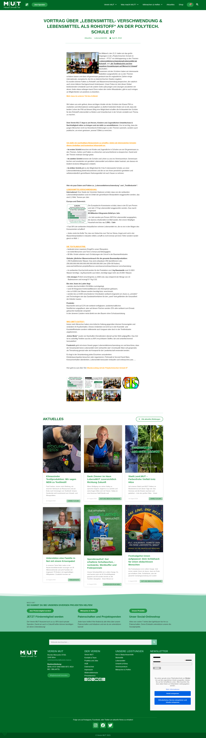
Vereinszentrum (121, 667)
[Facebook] (89, 679)
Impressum (88, 670)
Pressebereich (89, 676)
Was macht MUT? (128, 5)
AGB (86, 664)
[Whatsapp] (103, 679)
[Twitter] (110, 725)
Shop (181, 5)
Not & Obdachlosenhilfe (124, 655)
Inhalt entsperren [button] (172, 693)
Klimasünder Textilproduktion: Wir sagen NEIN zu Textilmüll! (61, 479)
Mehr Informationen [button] (172, 689)
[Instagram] (85, 679)
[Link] (27, 4)
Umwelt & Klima (121, 664)
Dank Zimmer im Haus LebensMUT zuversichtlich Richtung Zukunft (101, 479)
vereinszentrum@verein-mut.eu (59, 660)
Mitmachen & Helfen (151, 5)
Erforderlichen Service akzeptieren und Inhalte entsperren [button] (172, 701)
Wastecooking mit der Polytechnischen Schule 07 (107, 368)
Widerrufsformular (91, 673)
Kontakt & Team (90, 658)
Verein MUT (109, 5)
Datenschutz (89, 667)
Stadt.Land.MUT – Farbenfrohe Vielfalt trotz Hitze (141, 479)
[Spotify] (100, 679)
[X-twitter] (93, 679)
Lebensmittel (120, 661)
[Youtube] (96, 679)
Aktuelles (170, 5)
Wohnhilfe (119, 658)
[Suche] (154, 642)
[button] (4, 733)
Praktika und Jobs (91, 661)
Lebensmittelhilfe (100, 38)
